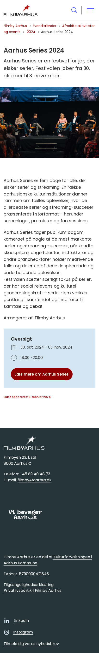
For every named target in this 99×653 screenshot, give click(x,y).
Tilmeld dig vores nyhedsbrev (31, 643)
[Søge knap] (74, 10)
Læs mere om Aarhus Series (42, 374)
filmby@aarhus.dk (34, 480)
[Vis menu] (90, 10)
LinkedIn (21, 620)
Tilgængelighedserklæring (29, 584)
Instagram (23, 632)
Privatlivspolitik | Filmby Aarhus (33, 590)
